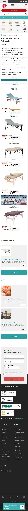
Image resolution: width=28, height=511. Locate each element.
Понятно (22, 506)
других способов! (19, 418)
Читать (23, 265)
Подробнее (6, 508)
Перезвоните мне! (14, 379)
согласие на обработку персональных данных (14, 373)
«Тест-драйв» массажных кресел (8, 322)
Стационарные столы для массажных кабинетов (11, 259)
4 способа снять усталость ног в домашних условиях (12, 299)
